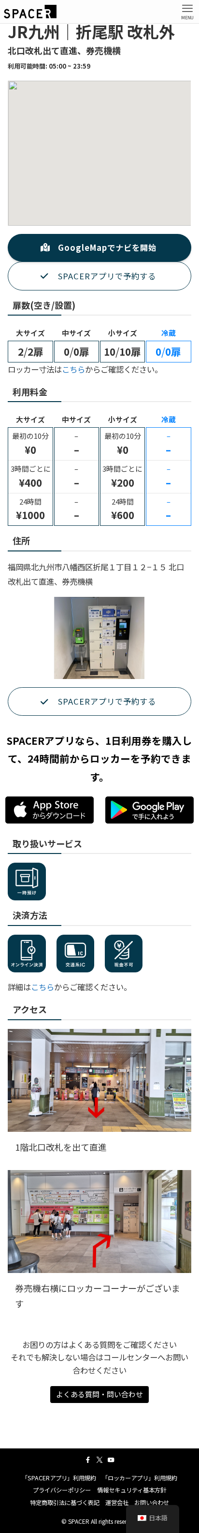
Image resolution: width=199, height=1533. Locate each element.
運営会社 (116, 1502)
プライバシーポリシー (62, 1490)
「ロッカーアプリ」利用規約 (139, 1478)
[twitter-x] (99, 1460)
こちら (73, 369)
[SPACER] (30, 11)
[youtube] (111, 1460)
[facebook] (88, 1460)
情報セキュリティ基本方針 (131, 1490)
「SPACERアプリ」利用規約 (59, 1478)
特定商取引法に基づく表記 (65, 1502)
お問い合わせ (151, 1502)
